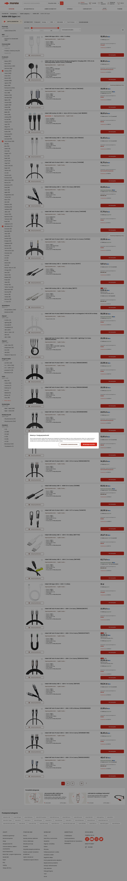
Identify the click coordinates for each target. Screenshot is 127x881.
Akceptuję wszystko (89, 444)
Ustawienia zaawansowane (69, 444)
